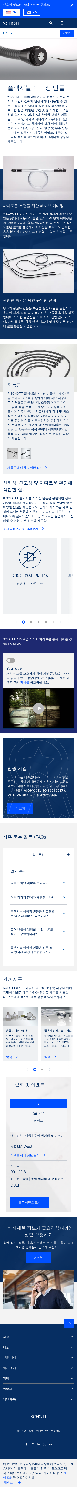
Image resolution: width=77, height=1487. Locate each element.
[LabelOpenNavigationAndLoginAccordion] (61, 23)
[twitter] (44, 1444)
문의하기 (66, 33)
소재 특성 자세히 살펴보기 (21, 529)
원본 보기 (9, 1482)
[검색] (51, 23)
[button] (38, 883)
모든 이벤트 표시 (29, 1202)
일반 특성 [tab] (38, 854)
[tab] (23, 622)
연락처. (38, 1257)
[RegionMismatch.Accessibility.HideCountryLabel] (72, 5)
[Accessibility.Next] (61, 622)
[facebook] (26, 1444)
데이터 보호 (42, 1430)
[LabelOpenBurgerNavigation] (72, 23)
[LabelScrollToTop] (69, 1323)
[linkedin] (38, 1444)
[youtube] (50, 1444)
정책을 (24, 682)
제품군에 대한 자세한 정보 (25, 467)
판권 (31, 1430)
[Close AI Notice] (72, 1464)
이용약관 (55, 1430)
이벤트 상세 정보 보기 (25, 1155)
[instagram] (32, 1444)
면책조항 (21, 1430)
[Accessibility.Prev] (16, 622)
